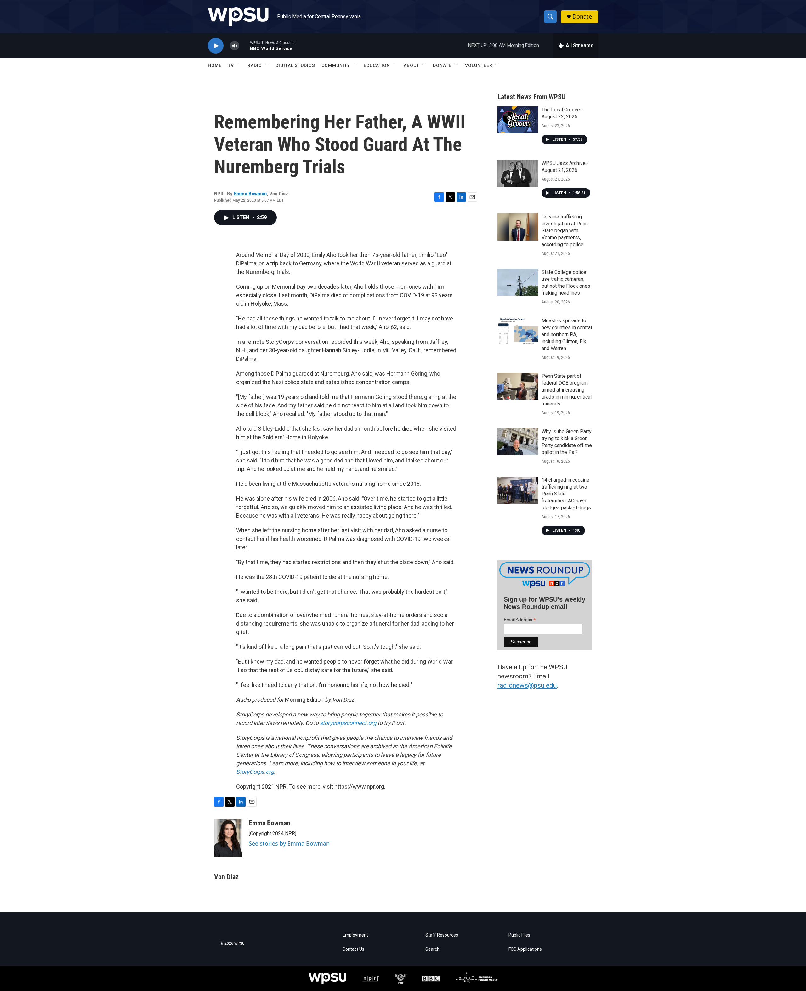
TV (231, 65)
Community (335, 65)
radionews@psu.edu (527, 685)
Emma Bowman (250, 193)
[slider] (245, 45)
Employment (355, 935)
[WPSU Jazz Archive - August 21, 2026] (517, 173)
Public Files (519, 935)
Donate (582, 16)
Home (215, 65)
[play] (216, 45)
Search (432, 949)
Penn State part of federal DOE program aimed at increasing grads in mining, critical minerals (567, 390)
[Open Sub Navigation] (238, 65)
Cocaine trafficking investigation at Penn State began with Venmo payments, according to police (565, 230)
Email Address (520, 620)
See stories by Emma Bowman (289, 843)
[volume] (234, 46)
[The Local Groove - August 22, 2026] (517, 119)
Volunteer (478, 65)
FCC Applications (525, 949)
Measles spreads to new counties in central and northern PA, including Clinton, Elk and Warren (567, 334)
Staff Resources (441, 935)
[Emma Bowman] (228, 838)
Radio (254, 65)
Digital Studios (295, 65)
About (411, 65)
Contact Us (353, 949)
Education (377, 65)
